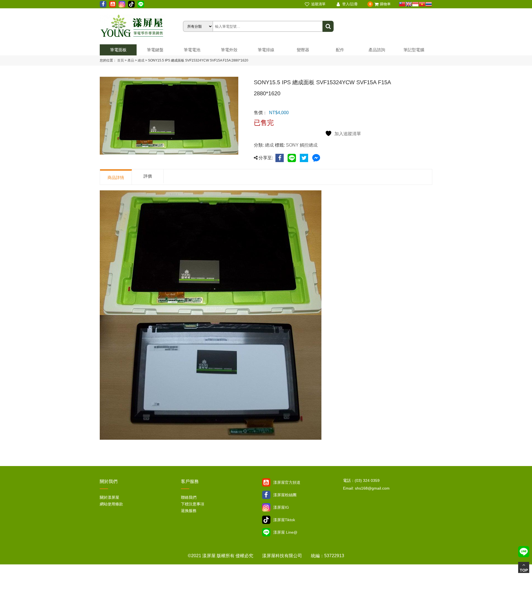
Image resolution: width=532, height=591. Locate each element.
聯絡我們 (188, 497)
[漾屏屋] (141, 26)
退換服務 (188, 510)
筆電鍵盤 (155, 49)
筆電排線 (266, 49)
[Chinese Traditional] (402, 4)
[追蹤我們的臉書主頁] (103, 4)
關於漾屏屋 (109, 497)
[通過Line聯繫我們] (140, 4)
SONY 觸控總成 (302, 145)
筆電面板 (118, 49)
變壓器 (303, 49)
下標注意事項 (192, 504)
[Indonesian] (415, 4)
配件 (340, 49)
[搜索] (328, 26)
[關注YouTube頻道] (266, 482)
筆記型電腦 (413, 49)
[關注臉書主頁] (266, 495)
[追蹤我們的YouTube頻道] (112, 4)
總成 (140, 60)
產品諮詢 (377, 49)
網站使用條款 (111, 504)
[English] (409, 4)
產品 (130, 60)
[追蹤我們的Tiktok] (131, 4)
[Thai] (429, 4)
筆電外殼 (229, 49)
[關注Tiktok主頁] (266, 520)
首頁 (120, 60)
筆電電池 (192, 49)
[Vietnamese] (422, 4)
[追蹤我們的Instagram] (122, 4)
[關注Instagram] (266, 507)
